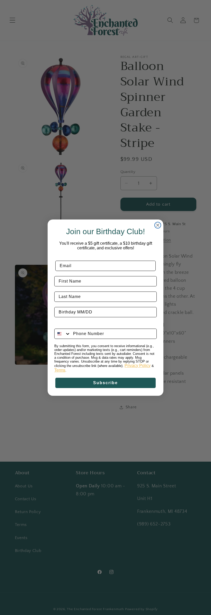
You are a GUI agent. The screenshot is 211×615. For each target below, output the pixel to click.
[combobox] (63, 334)
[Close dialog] (158, 225)
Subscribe (105, 383)
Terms (59, 370)
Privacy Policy (138, 365)
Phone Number (70, 324)
